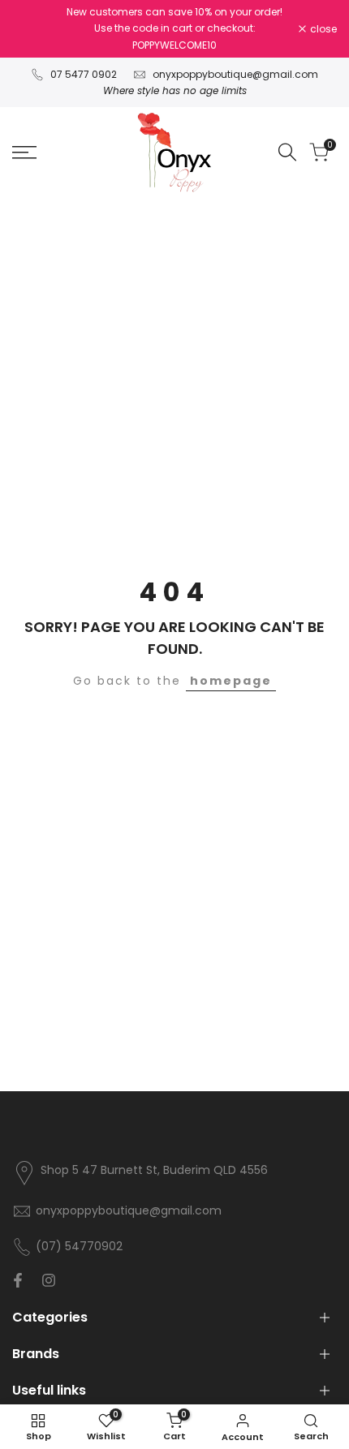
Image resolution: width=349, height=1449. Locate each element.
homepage (231, 681)
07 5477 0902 (83, 74)
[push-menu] (24, 152)
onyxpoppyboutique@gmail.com (235, 74)
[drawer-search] (287, 152)
